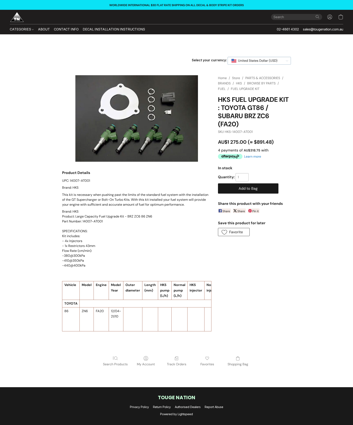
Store (236, 78)
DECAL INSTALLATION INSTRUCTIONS (114, 29)
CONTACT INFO (66, 29)
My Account (146, 364)
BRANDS (224, 83)
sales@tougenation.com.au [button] (323, 29)
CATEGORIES (21, 29)
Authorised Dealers (188, 407)
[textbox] (256, 60)
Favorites (207, 364)
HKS (239, 83)
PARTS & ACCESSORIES (262, 78)
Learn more (252, 156)
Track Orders (176, 364)
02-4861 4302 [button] (288, 29)
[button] (17, 17)
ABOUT (44, 29)
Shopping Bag (238, 364)
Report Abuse (214, 407)
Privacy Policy (139, 407)
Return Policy (162, 407)
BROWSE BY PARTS (261, 83)
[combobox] (259, 61)
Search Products (115, 364)
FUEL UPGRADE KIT (245, 89)
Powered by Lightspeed (176, 414)
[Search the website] (317, 17)
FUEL (222, 89)
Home (222, 78)
